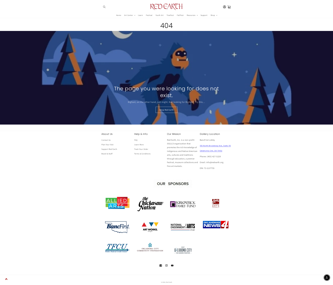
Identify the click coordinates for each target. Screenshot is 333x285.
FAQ (135, 140)
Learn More (139, 144)
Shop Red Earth (166, 110)
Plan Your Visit (107, 144)
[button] (104, 7)
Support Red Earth (109, 149)
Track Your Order (141, 149)
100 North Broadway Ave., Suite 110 (215, 145)
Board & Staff (107, 154)
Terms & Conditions (142, 154)
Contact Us (106, 140)
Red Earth (169, 282)
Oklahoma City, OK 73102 (211, 151)
